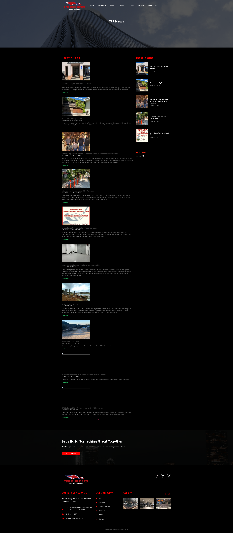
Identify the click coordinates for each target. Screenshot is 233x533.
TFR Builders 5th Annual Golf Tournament (79, 228)
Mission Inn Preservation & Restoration (78, 191)
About (111, 5)
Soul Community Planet (72, 118)
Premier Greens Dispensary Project (76, 83)
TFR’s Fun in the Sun (70, 304)
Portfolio (121, 5)
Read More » (65, 92)
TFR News (141, 5)
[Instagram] (169, 476)
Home (92, 5)
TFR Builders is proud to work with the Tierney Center (83, 375)
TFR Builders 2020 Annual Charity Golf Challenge (82, 408)
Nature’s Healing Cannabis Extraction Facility (81, 265)
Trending (138, 156)
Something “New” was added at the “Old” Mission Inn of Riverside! (90, 154)
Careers (131, 5)
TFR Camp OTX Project (71, 341)
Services (101, 5)
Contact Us (152, 5)
